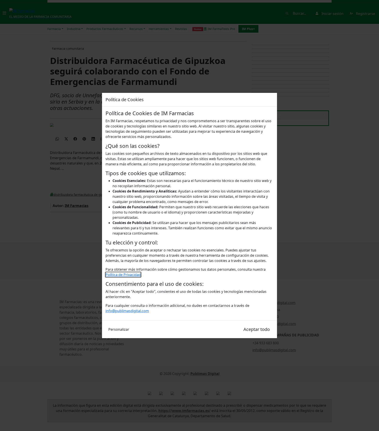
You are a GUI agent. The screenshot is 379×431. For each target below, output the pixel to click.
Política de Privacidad (123, 274)
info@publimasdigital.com (127, 310)
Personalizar (118, 329)
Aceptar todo (256, 329)
